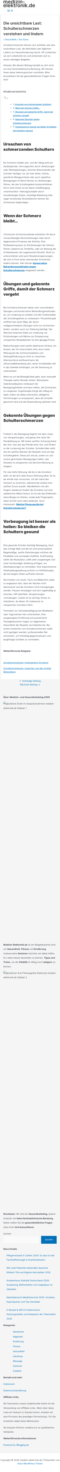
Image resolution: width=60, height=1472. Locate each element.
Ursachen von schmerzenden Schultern (33, 104)
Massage (17, 1361)
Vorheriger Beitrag (30, 681)
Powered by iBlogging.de (16, 1445)
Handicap (18, 1356)
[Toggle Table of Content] (5, 98)
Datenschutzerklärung (14, 1390)
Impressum (9, 1384)
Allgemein (18, 1336)
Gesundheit (10, 39)
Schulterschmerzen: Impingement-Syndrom (25, 662)
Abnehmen (18, 1331)
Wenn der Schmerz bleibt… (27, 108)
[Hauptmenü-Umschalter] (10, 11)
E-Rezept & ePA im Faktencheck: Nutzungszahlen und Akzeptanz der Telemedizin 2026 (31, 1314)
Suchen (7, 1233)
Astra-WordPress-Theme (30, 1463)
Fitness (16, 1346)
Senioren (17, 1366)
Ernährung (18, 1341)
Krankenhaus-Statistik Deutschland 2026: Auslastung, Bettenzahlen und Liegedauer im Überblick (29, 1285)
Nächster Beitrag (30, 684)
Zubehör (17, 1371)
